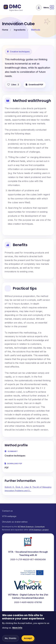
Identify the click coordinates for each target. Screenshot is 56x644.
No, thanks (10, 638)
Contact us (7, 511)
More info (17, 627)
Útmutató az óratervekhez (15, 521)
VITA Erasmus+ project (39, 530)
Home (5, 29)
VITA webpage (9, 516)
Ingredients (19, 29)
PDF (7, 467)
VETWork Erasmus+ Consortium (31, 526)
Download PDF (36, 84)
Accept (28, 638)
